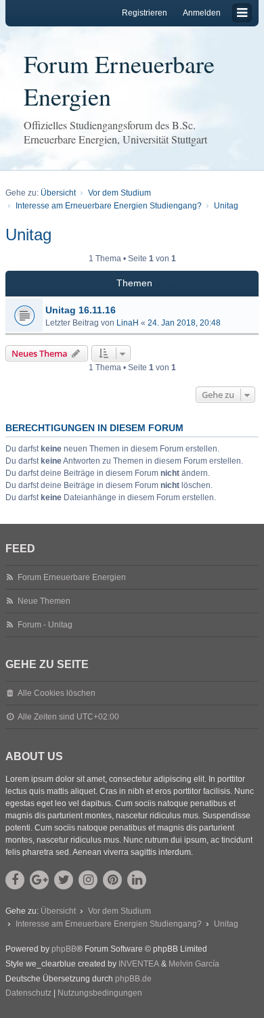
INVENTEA (138, 964)
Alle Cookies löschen (56, 693)
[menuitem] (28, 993)
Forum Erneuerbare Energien (119, 79)
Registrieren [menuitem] (144, 13)
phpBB (63, 949)
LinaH (127, 323)
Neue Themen (44, 601)
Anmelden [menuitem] (202, 13)
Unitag (28, 234)
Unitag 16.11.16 (80, 310)
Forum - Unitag (45, 624)
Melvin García (194, 964)
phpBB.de (133, 978)
